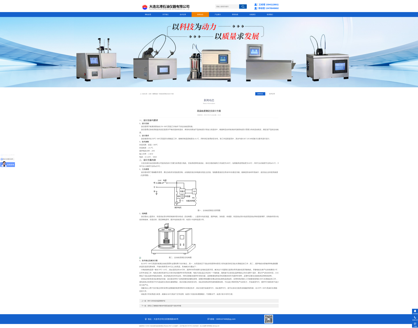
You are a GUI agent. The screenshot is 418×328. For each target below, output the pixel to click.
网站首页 (148, 14)
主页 (150, 94)
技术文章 (183, 14)
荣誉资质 (235, 14)
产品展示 (218, 14)
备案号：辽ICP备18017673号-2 (183, 326)
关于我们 (165, 14)
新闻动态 (200, 14)
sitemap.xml (215, 326)
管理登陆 (209, 326)
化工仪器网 (203, 326)
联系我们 (270, 14)
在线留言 (252, 14)
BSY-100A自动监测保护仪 (156, 301)
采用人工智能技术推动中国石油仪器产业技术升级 (164, 306)
